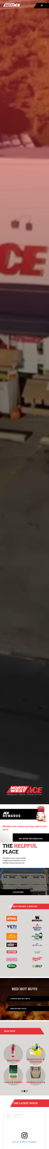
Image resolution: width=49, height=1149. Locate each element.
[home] (10, 5)
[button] (40, 5)
